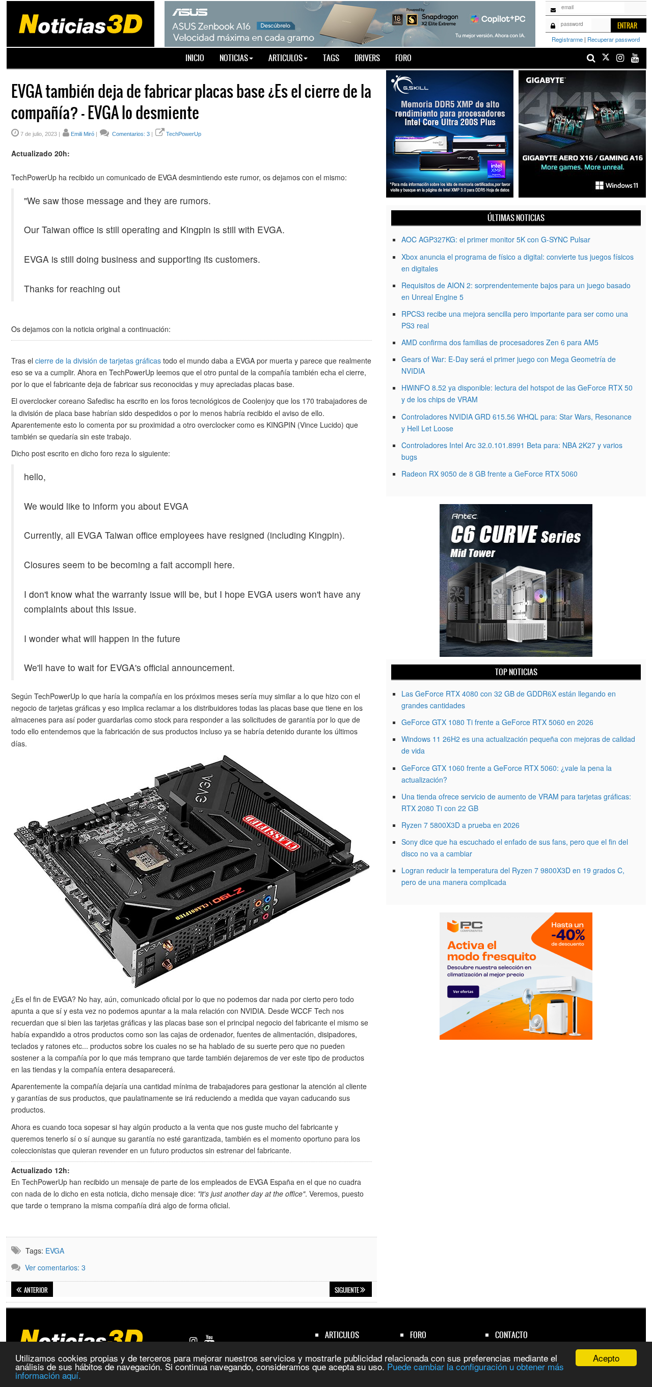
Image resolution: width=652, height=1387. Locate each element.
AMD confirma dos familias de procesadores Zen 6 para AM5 (500, 342)
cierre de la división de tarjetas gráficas (98, 360)
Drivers (367, 58)
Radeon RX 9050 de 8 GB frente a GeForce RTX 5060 (489, 473)
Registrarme (567, 39)
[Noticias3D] (80, 23)
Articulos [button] (285, 58)
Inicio (198, 57)
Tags (331, 58)
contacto (511, 1335)
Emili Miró (82, 134)
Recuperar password (613, 39)
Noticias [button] (234, 58)
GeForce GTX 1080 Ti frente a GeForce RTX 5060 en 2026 (497, 722)
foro (418, 1335)
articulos (342, 1335)
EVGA (54, 1250)
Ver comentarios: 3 (55, 1267)
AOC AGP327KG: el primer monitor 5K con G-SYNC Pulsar (495, 239)
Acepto (606, 1357)
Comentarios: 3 (130, 134)
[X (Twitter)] (606, 58)
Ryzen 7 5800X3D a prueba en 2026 (460, 825)
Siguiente (347, 1290)
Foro (403, 58)
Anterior (35, 1290)
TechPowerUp (183, 134)
